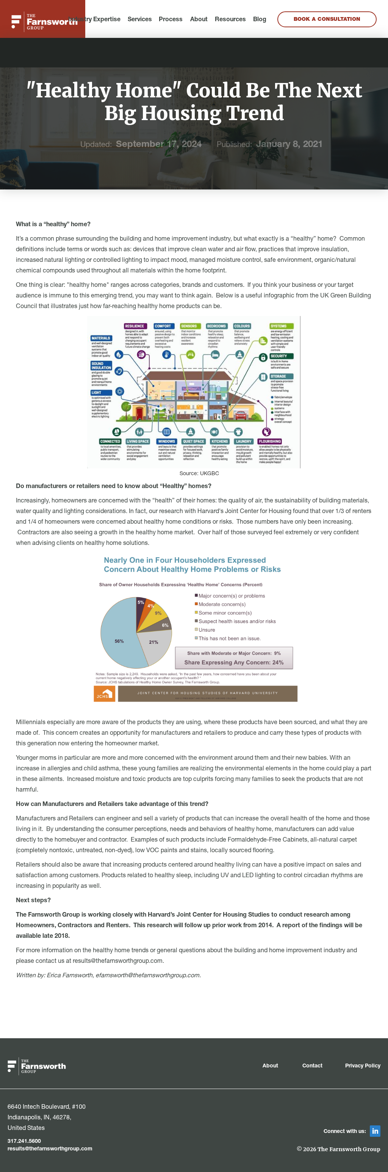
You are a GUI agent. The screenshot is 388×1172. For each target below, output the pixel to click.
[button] (94, 20)
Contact (312, 1066)
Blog (259, 20)
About (199, 20)
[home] (44, 21)
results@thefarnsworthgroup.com (50, 1149)
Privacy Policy (362, 1066)
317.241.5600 (24, 1141)
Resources (230, 20)
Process (171, 20)
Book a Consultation (327, 19)
